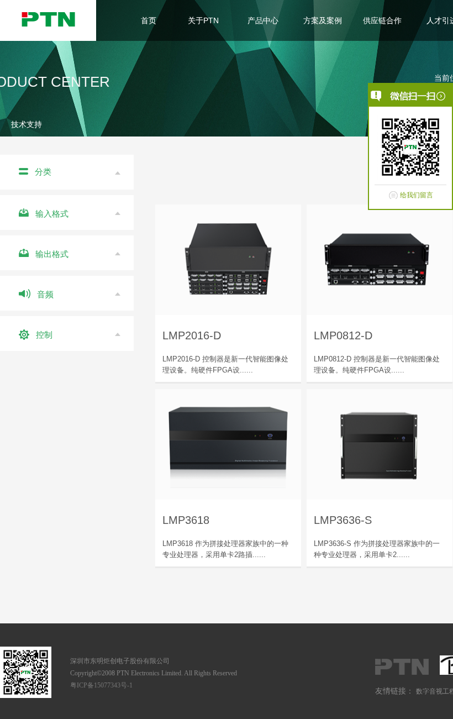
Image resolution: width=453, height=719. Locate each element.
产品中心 (262, 20)
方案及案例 (322, 20)
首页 (148, 20)
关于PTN (203, 20)
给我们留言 (416, 195)
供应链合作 (382, 20)
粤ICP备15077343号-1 (101, 685)
